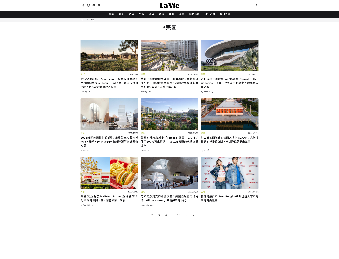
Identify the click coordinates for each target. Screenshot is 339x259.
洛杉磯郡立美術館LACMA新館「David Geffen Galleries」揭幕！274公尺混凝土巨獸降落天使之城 (229, 83)
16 (178, 215)
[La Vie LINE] (99, 5)
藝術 (151, 14)
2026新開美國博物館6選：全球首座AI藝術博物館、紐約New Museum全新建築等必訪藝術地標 (109, 141)
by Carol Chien (87, 205)
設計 (121, 14)
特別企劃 (210, 14)
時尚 (131, 14)
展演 (182, 14)
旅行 (161, 14)
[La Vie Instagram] (88, 5)
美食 (172, 14)
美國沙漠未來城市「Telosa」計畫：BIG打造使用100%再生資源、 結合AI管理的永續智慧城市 (169, 141)
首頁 (82, 19)
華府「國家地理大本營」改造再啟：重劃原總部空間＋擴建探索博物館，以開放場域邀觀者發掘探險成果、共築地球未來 (169, 83)
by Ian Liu (85, 150)
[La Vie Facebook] (83, 5)
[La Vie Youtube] (93, 5)
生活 (141, 14)
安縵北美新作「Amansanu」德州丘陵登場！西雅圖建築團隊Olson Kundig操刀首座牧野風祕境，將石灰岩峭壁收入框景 (109, 83)
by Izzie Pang (207, 91)
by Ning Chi (86, 91)
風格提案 (225, 14)
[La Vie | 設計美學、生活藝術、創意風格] (169, 5)
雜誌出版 (194, 14)
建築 (111, 14)
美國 (92, 19)
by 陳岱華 (205, 150)
